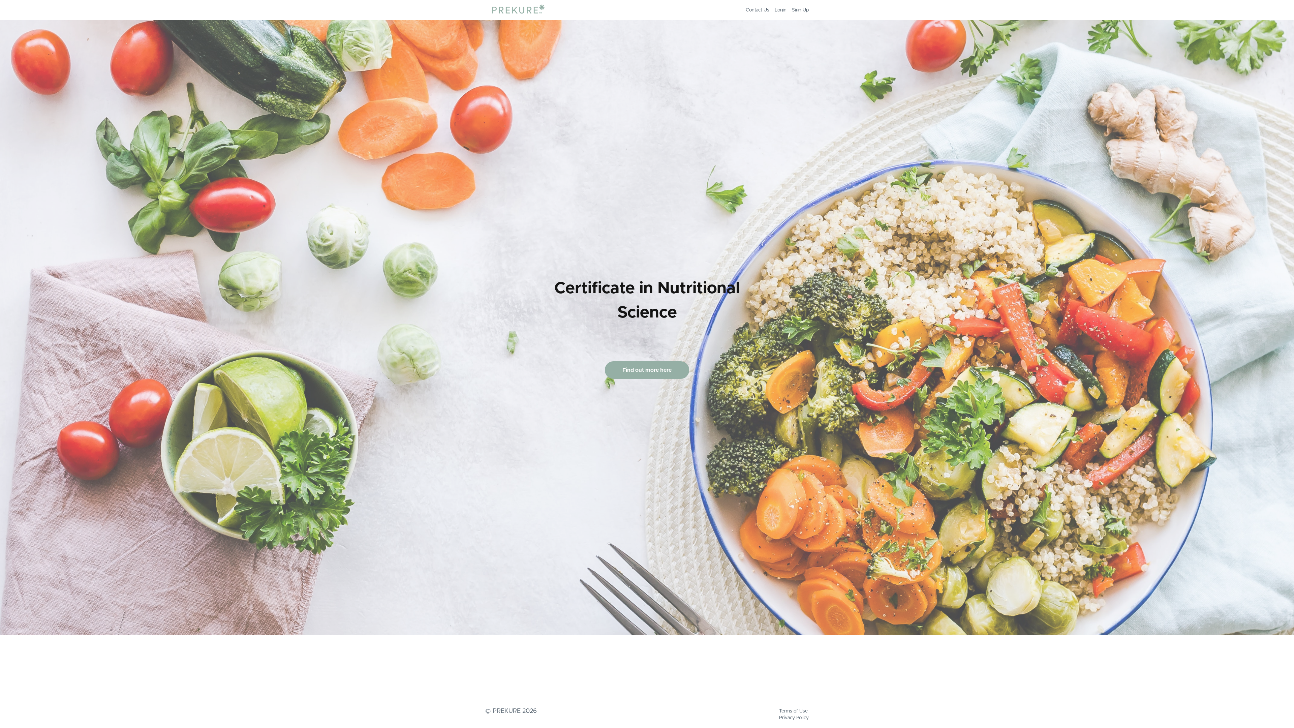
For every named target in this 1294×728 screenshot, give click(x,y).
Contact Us (757, 10)
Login (781, 10)
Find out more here (647, 370)
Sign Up (800, 10)
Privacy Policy (794, 718)
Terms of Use (793, 711)
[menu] (774, 10)
